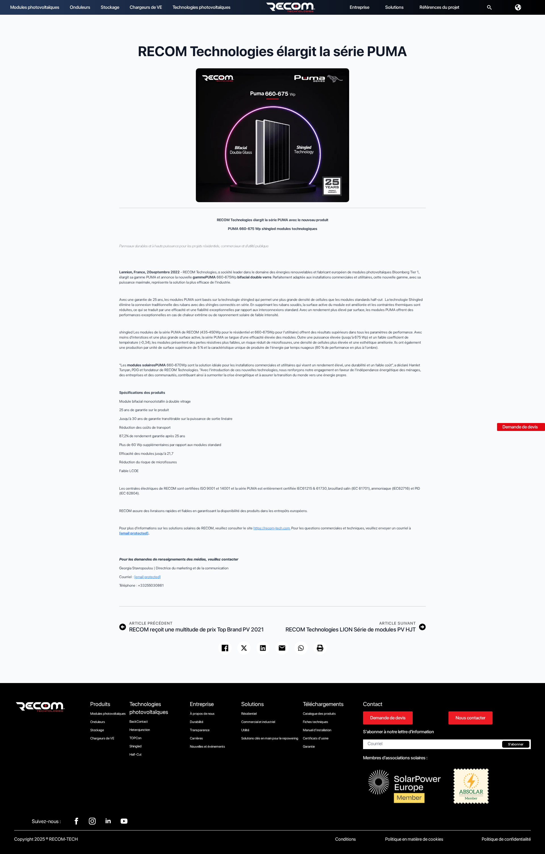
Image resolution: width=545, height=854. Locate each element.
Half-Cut (135, 754)
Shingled (135, 746)
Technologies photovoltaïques (201, 7)
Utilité (245, 730)
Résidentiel (249, 714)
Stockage (110, 7)
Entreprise (359, 7)
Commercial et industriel (258, 722)
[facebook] (76, 821)
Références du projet (439, 7)
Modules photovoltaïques (34, 7)
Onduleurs (80, 7)
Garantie (309, 747)
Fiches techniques (315, 722)
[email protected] (133, 533)
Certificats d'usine (315, 738)
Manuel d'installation (317, 730)
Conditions (345, 839)
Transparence (199, 730)
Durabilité (196, 722)
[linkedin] (108, 821)
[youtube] (124, 821)
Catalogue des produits (319, 714)
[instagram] (92, 821)
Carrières (196, 738)
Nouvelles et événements (207, 747)
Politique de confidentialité (506, 839)
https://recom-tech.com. (271, 528)
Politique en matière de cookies (414, 839)
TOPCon (135, 738)
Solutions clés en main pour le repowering (269, 738)
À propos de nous (202, 714)
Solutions (394, 7)
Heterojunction (139, 730)
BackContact (138, 722)
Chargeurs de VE (146, 7)
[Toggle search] (489, 7)
